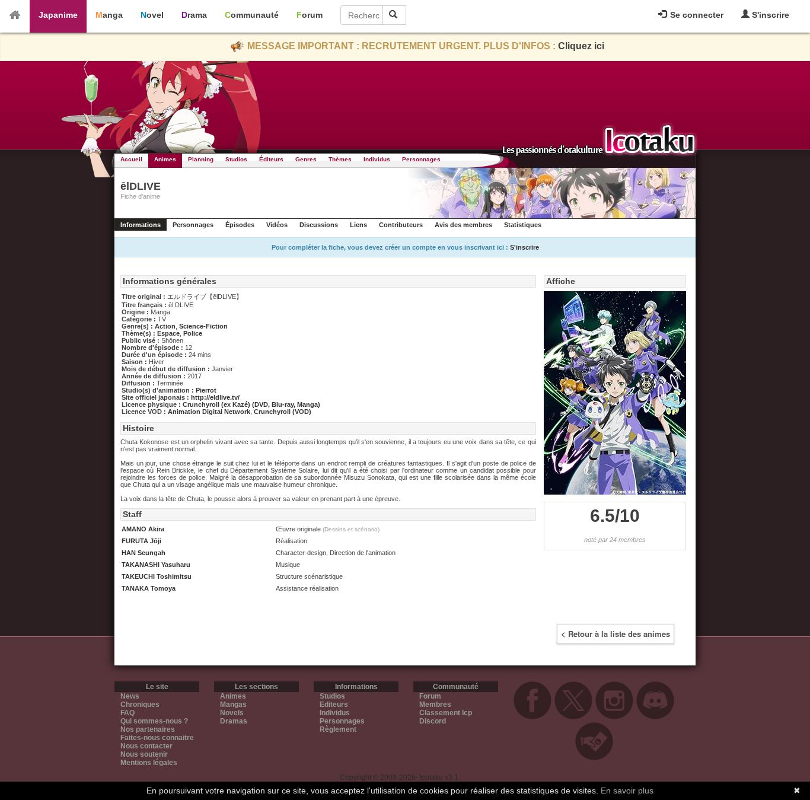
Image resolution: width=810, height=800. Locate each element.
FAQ (127, 713)
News (129, 696)
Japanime (58, 15)
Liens (358, 224)
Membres (435, 704)
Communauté (252, 15)
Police (192, 333)
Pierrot (206, 390)
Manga (109, 15)
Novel (152, 15)
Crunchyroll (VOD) (282, 411)
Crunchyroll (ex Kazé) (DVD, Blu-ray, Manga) (251, 404)
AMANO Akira (143, 529)
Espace (168, 333)
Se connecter (695, 15)
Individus (376, 159)
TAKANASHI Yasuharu (156, 564)
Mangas (233, 704)
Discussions (318, 224)
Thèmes (340, 159)
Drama (194, 15)
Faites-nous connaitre (157, 738)
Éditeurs (271, 159)
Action (165, 326)
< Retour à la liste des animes (615, 633)
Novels (232, 713)
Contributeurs (401, 224)
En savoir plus (627, 790)
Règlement (338, 729)
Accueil (131, 159)
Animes (165, 159)
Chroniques (140, 704)
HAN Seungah (143, 552)
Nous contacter (146, 746)
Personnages (421, 159)
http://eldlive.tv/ (215, 397)
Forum (309, 15)
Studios (236, 159)
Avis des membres (463, 224)
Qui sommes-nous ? (154, 721)
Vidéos (277, 224)
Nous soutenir (144, 754)
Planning (200, 159)
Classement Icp (445, 713)
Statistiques (522, 224)
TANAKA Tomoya (149, 588)
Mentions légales (148, 762)
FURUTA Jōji (141, 540)
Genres (306, 159)
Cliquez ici (581, 46)
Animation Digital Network (209, 411)
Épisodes (239, 224)
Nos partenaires (147, 729)
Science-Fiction (203, 326)
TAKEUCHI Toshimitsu (157, 576)
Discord (432, 721)
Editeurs (334, 704)
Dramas (233, 721)
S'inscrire (769, 15)
